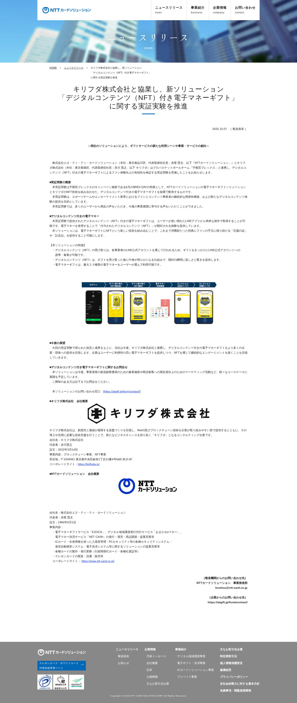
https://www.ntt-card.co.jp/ (97, 561)
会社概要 (152, 663)
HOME (53, 67)
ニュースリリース (169, 10)
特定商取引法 (228, 656)
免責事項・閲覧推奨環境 (235, 690)
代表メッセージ (156, 656)
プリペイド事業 (187, 676)
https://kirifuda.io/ (89, 464)
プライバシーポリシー (234, 676)
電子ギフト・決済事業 (191, 663)
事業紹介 (198, 10)
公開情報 (152, 676)
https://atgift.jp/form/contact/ (122, 391)
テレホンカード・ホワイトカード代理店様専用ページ (59, 665)
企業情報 (220, 10)
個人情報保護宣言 (231, 663)
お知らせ (123, 663)
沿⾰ (149, 669)
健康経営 (225, 669)
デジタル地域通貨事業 (191, 656)
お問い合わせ (245, 10)
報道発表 (123, 656)
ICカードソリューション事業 (195, 669)
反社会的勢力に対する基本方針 (240, 683)
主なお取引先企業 (157, 683)
